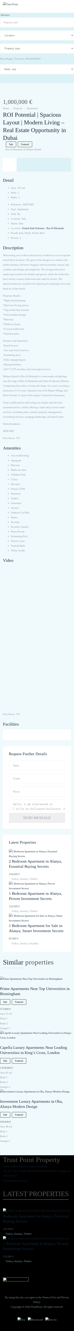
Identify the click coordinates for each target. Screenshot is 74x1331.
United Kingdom (38, 1166)
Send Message (37, 818)
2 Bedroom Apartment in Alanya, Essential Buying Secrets (36, 1216)
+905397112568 (56, 1171)
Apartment (32, 108)
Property (17, 108)
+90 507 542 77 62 (13, 1171)
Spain (16, 1166)
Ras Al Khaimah (55, 228)
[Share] (10, 93)
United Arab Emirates (33, 228)
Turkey (7, 1166)
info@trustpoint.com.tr (15, 1180)
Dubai (24, 1166)
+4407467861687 (35, 1171)
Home (6, 108)
